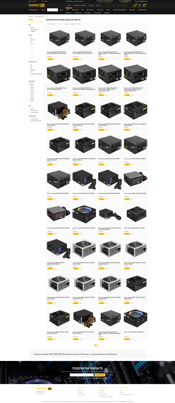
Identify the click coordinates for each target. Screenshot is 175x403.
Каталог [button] (69, 5)
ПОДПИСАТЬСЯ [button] (100, 374)
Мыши (108, 9)
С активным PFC (34, 110)
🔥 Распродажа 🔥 (33, 9)
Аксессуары (107, 12)
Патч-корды (88, 12)
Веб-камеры (75, 9)
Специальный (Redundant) (36, 73)
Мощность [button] (32, 81)
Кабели (61, 9)
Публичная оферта (103, 394)
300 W (32, 89)
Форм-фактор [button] (33, 61)
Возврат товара (82, 394)
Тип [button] (30, 25)
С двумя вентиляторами (36, 120)
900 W (32, 95)
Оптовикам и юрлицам (79, 5)
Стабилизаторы (142, 9)
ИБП (68, 9)
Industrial (33, 39)
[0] (144, 5)
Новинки (91, 5)
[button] (125, 1)
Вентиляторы (90, 9)
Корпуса (43, 9)
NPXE (32, 43)
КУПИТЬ (50, 59)
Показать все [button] (31, 58)
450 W (32, 91)
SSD (83, 9)
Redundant (33, 70)
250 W (32, 87)
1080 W (32, 100)
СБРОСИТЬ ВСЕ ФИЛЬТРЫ (37, 22)
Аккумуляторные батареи (119, 9)
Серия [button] (30, 35)
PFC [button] (30, 106)
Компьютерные (34, 29)
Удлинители (68, 12)
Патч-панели (97, 12)
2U (31, 66)
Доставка (81, 390)
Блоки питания (52, 9)
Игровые (33, 27)
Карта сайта (102, 392)
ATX (31, 68)
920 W (32, 96)
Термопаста (132, 9)
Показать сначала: (52, 23)
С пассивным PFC (34, 112)
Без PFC (32, 108)
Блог (121, 390)
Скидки (121, 392)
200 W (32, 85)
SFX (31, 72)
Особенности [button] (33, 116)
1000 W (32, 98)
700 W (32, 93)
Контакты (98, 5)
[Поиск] (115, 5)
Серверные (33, 31)
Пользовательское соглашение (106, 396)
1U (31, 64)
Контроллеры (78, 12)
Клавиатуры (100, 9)
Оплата (80, 392)
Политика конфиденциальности (127, 394)
